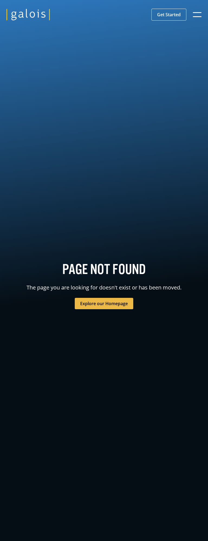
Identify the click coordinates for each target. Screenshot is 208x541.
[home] (28, 14)
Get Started (169, 15)
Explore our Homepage (104, 304)
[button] (168, 15)
